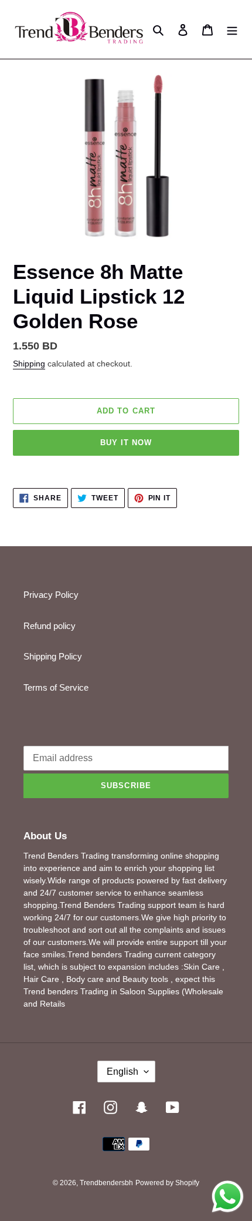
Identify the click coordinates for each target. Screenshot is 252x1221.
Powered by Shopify (167, 1183)
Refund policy (49, 626)
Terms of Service (55, 687)
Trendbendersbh (106, 1183)
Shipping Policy (52, 656)
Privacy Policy (51, 595)
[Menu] (232, 29)
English (122, 1072)
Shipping (29, 363)
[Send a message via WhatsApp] (227, 1196)
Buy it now (126, 442)
